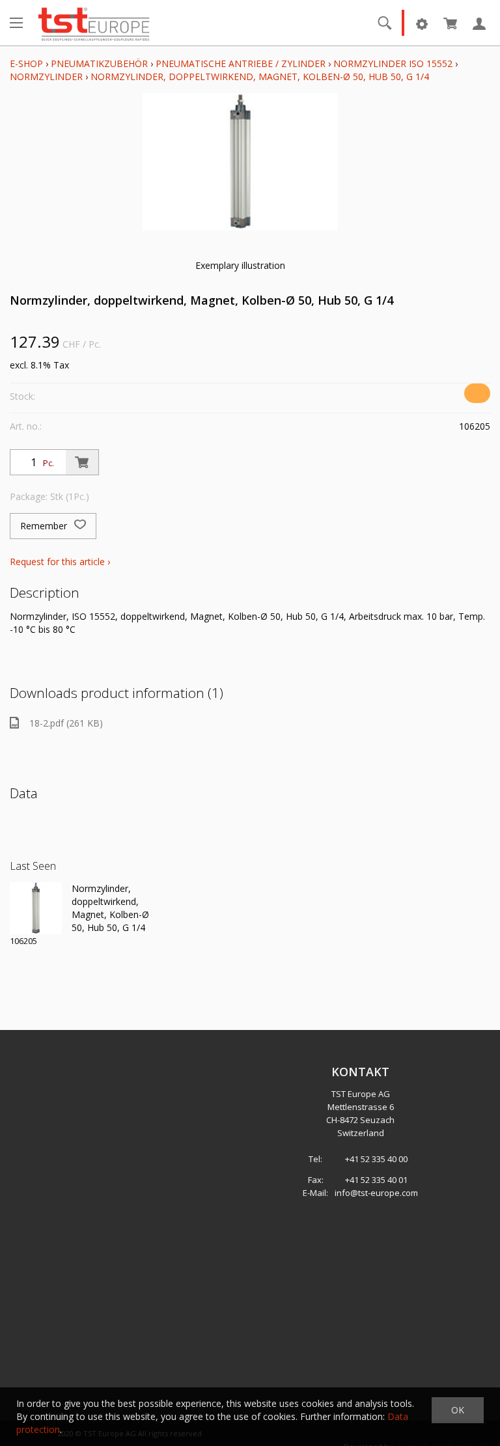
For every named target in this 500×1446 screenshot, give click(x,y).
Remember (45, 526)
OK (457, 1410)
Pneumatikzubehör (100, 63)
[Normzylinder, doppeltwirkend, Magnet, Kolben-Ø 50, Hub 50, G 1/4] (36, 908)
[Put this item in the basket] (82, 462)
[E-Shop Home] (93, 23)
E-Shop (26, 63)
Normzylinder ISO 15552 (392, 63)
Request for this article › (60, 561)
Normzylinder (46, 76)
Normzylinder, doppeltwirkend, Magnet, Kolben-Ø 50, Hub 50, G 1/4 (259, 76)
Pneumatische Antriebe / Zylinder (241, 63)
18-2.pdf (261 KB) (66, 723)
